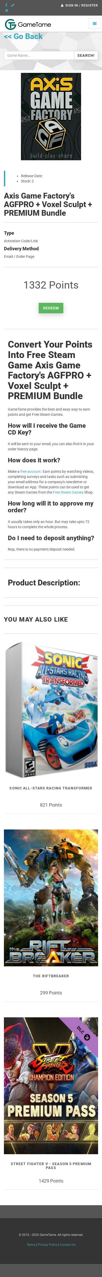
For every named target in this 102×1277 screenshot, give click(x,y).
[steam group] (12, 5)
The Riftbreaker (51, 976)
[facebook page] (6, 5)
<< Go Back (23, 36)
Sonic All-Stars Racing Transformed (50, 788)
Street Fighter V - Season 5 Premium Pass (51, 1166)
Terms (31, 1245)
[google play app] (6, 10)
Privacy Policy (48, 1245)
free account (30, 471)
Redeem (51, 308)
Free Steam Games (68, 492)
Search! (86, 55)
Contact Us (68, 1245)
